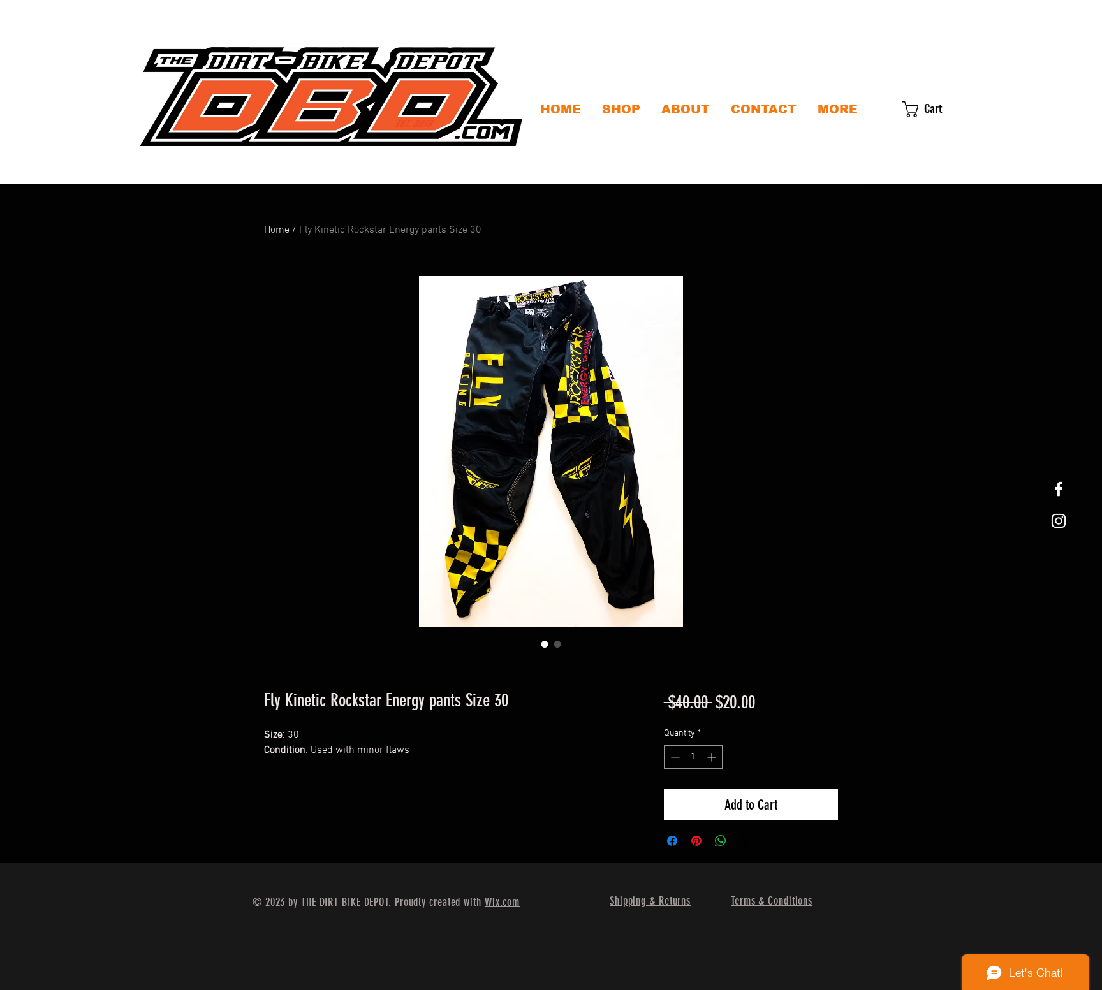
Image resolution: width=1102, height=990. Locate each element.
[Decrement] (674, 757)
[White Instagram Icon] (1058, 520)
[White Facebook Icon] (1058, 489)
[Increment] (713, 757)
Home (277, 230)
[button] (932, 109)
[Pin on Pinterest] (696, 840)
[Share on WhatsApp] (720, 840)
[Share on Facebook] (672, 840)
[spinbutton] (693, 757)
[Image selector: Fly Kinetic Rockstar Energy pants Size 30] (544, 643)
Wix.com (502, 902)
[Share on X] (745, 840)
